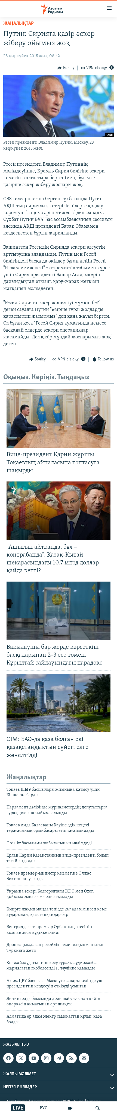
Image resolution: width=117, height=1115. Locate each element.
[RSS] (71, 1058)
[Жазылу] (84, 1058)
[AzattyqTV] (70, 1108)
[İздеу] (98, 1108)
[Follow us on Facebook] (8, 1058)
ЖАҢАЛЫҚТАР (18, 23)
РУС (43, 1108)
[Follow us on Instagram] (46, 1058)
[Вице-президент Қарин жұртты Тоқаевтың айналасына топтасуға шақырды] (58, 418)
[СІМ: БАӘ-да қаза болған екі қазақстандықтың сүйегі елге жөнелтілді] (58, 703)
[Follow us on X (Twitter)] (21, 1058)
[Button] (65, 68)
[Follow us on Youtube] (34, 1058)
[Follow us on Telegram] (59, 1058)
